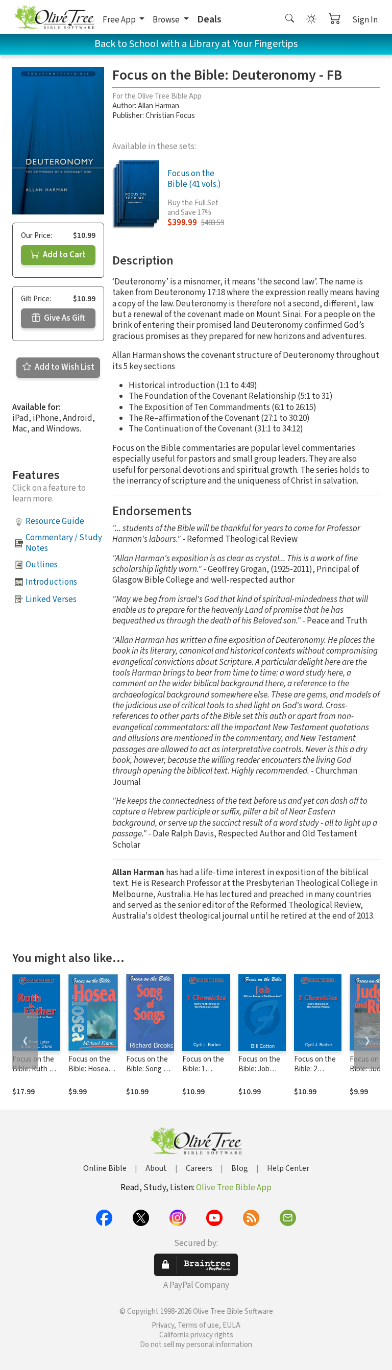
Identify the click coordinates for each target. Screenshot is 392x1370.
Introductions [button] (51, 582)
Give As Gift (63, 318)
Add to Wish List (63, 367)
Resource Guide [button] (55, 521)
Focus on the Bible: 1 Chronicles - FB (203, 1074)
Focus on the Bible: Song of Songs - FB (148, 1069)
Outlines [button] (42, 565)
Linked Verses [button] (51, 599)
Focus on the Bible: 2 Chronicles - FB (315, 1074)
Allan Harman (158, 106)
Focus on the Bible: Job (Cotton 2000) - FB (260, 1074)
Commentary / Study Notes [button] (64, 543)
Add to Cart (63, 255)
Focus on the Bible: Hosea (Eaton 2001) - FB (90, 1074)
